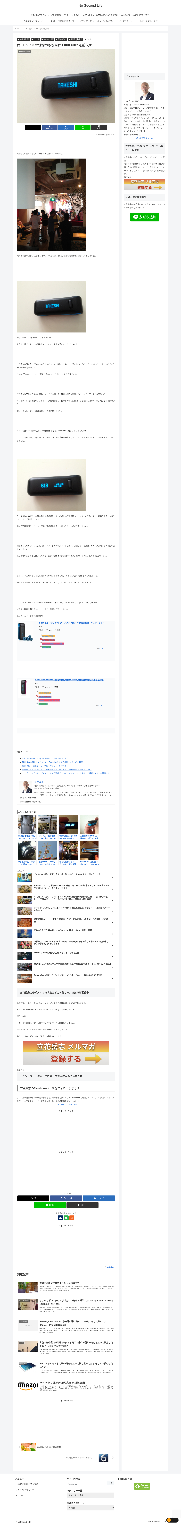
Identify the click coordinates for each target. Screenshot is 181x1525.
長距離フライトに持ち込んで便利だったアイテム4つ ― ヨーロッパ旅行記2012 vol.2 (56, 769)
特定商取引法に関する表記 (27, 1484)
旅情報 (73, 39)
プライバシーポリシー (25, 1490)
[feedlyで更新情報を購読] (66, 1217)
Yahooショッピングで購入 (53, 644)
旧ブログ (19, 1495)
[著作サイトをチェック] (60, 1217)
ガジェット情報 (48, 39)
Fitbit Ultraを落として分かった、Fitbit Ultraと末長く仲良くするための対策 (52, 762)
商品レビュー (62, 39)
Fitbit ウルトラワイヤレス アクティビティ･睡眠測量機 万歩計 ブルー (72, 623)
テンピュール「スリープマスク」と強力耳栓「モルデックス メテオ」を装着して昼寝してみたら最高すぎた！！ (68, 773)
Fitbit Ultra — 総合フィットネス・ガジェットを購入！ (44, 766)
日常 (80, 39)
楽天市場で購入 (48, 640)
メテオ (89, 39)
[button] (99, 127)
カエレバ (101, 648)
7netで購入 (46, 647)
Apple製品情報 (24, 39)
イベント (36, 39)
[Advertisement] (66, 143)
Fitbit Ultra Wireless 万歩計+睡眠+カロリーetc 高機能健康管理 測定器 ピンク (69, 680)
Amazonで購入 (48, 636)
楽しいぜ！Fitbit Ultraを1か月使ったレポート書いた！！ (45, 758)
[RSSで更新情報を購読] (71, 1217)
